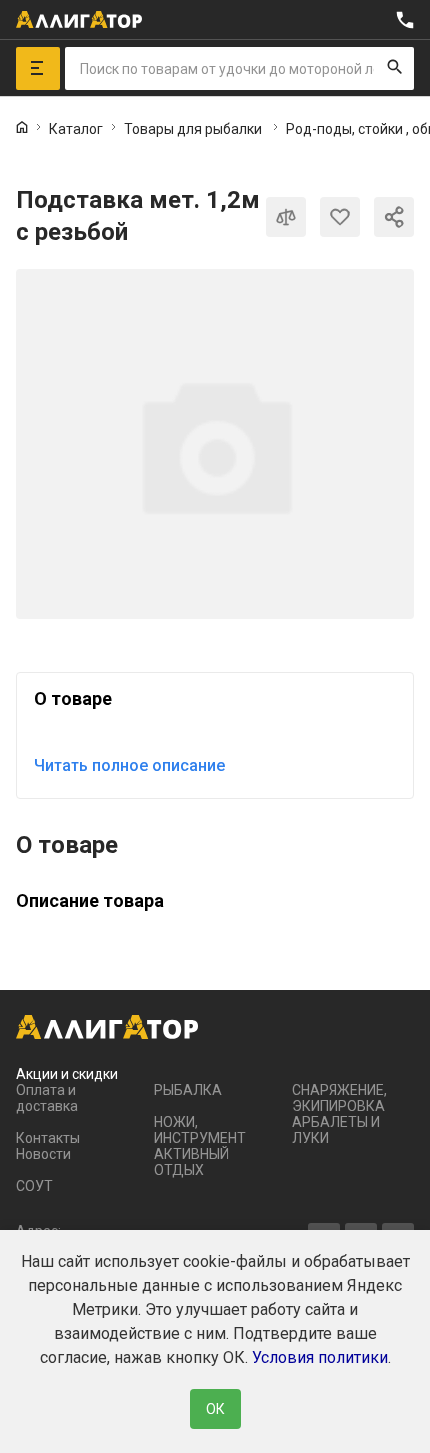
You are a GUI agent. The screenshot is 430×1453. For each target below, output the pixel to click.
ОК (215, 1409)
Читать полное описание (129, 765)
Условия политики (320, 1357)
